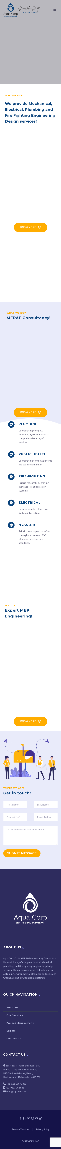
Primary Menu (55, 9)
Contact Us (13, 1038)
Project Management (20, 1023)
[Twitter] (28, 1118)
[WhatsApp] (40, 1118)
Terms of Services (20, 1129)
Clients (11, 1030)
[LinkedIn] (24, 1118)
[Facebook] (20, 1118)
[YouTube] (36, 1118)
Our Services (14, 1015)
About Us (12, 1007)
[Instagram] (32, 1118)
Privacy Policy (42, 1129)
